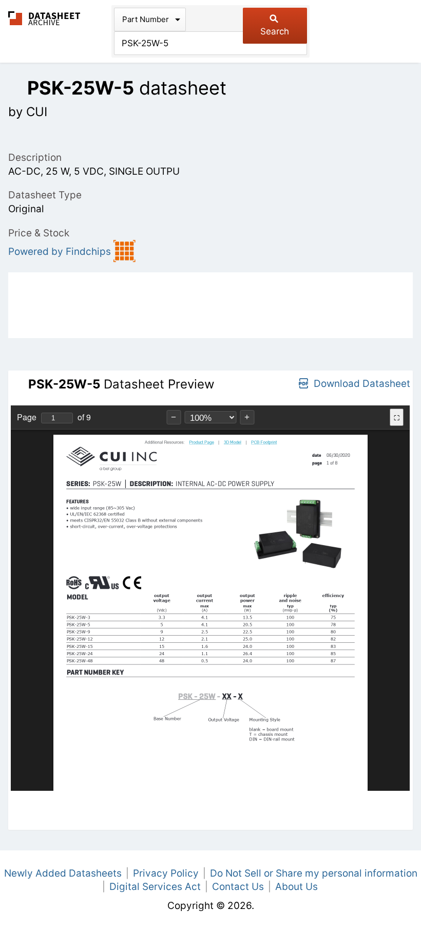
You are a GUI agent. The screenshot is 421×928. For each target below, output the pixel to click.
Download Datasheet (362, 383)
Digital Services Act (155, 887)
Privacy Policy (166, 873)
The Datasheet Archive (44, 18)
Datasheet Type (45, 195)
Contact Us (238, 887)
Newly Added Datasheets (63, 873)
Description (35, 157)
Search (274, 31)
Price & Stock (38, 233)
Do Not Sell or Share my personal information (313, 873)
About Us (296, 887)
